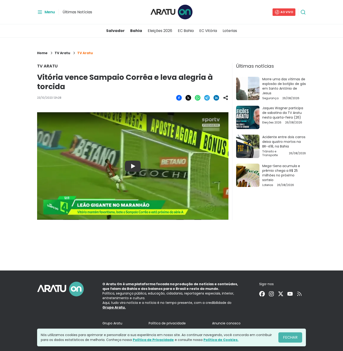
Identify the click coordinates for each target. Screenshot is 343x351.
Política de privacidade (167, 323)
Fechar (290, 337)
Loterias (230, 30)
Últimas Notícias (77, 12)
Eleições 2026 (160, 30)
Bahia (136, 30)
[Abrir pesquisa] (303, 12)
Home (42, 53)
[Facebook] (262, 294)
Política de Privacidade (153, 339)
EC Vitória (208, 30)
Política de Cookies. (220, 339)
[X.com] (281, 294)
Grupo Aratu (112, 323)
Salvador (115, 30)
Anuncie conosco (226, 323)
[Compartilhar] (225, 98)
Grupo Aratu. (114, 307)
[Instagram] (271, 294)
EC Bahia (186, 30)
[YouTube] (290, 294)
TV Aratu (62, 53)
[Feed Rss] (299, 294)
